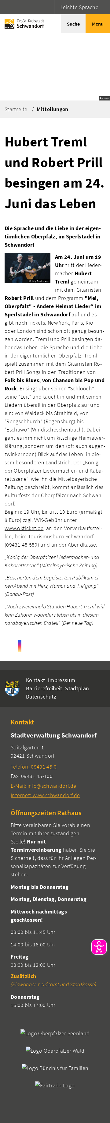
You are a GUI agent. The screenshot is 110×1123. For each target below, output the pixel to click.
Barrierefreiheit (44, 688)
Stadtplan (77, 688)
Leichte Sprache (79, 7)
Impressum (61, 680)
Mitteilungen (52, 109)
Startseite (16, 109)
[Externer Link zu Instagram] (19, 646)
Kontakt (35, 680)
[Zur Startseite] (23, 23)
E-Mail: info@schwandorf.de (43, 785)
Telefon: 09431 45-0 (34, 766)
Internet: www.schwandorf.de (45, 795)
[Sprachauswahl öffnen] (48, 7)
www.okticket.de (24, 528)
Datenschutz (41, 696)
